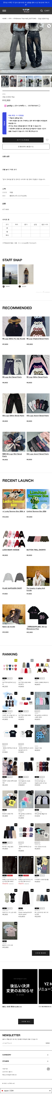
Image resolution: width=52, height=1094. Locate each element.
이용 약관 (5, 1069)
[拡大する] (49, 26)
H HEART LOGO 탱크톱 (42, 879)
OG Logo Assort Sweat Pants (38, 416)
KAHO (8, 286)
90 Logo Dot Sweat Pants (12, 377)
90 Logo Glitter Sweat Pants (37, 377)
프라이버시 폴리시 (7, 1072)
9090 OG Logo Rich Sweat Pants (12, 455)
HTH (10, 19)
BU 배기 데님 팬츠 (7, 846)
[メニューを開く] (4, 11)
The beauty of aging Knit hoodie (36, 589)
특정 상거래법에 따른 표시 (9, 1075)
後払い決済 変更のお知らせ (12, 1007)
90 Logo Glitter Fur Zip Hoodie (13, 339)
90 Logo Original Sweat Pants (38, 339)
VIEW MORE (40, 953)
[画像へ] (5, 81)
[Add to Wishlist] (47, 140)
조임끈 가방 (38, 748)
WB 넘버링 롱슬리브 (41, 814)
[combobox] (26, 1090)
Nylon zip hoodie (8, 627)
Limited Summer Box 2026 (36, 511)
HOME (4, 19)
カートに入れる (23, 140)
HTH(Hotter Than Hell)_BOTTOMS (24, 19)
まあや (24, 286)
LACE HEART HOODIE (10, 550)
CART (47, 10)
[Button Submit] (48, 1043)
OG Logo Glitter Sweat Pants (13, 416)
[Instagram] (48, 1069)
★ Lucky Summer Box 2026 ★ (13, 511)
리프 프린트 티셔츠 (40, 846)
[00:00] (26, 49)
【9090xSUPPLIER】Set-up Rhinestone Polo (37, 628)
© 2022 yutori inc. (8, 1083)
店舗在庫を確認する (26, 147)
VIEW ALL (26, 1021)
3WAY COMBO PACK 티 (42, 682)
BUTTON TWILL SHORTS (36, 550)
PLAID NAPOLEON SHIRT (12, 588)
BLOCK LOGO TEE (7, 814)
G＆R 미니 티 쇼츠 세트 (9, 912)
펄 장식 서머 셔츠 (7, 945)
